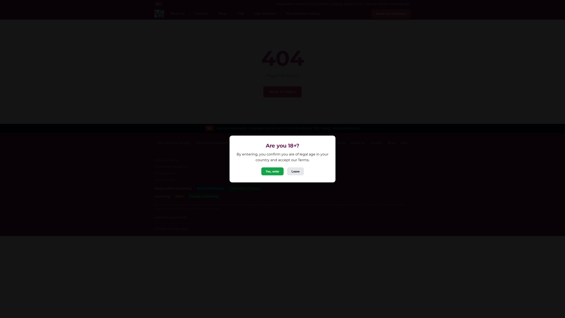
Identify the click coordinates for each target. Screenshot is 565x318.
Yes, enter (272, 171)
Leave (295, 171)
